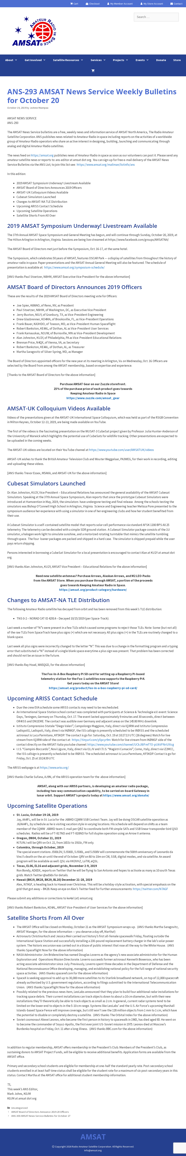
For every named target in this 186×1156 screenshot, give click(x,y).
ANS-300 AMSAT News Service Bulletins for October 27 (40, 1115)
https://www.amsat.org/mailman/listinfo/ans (106, 165)
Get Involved (33, 60)
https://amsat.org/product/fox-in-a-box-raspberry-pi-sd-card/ (93, 688)
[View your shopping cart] (93, 70)
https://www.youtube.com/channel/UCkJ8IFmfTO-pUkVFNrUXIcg (130, 745)
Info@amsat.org (93, 1150)
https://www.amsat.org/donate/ (126, 795)
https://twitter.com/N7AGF (150, 889)
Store (177, 60)
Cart (75, 3)
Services (96, 60)
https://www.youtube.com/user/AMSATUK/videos (121, 450)
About (9, 60)
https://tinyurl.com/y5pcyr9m (91, 740)
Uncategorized (19, 1107)
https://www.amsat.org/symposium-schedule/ (74, 267)
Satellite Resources (66, 60)
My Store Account (153, 3)
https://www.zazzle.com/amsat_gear (93, 398)
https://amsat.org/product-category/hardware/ (93, 590)
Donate (161, 60)
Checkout (94, 3)
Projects (118, 60)
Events (140, 60)
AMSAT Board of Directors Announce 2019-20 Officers (40, 1111)
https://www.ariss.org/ (54, 768)
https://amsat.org (42, 155)
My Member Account (121, 3)
